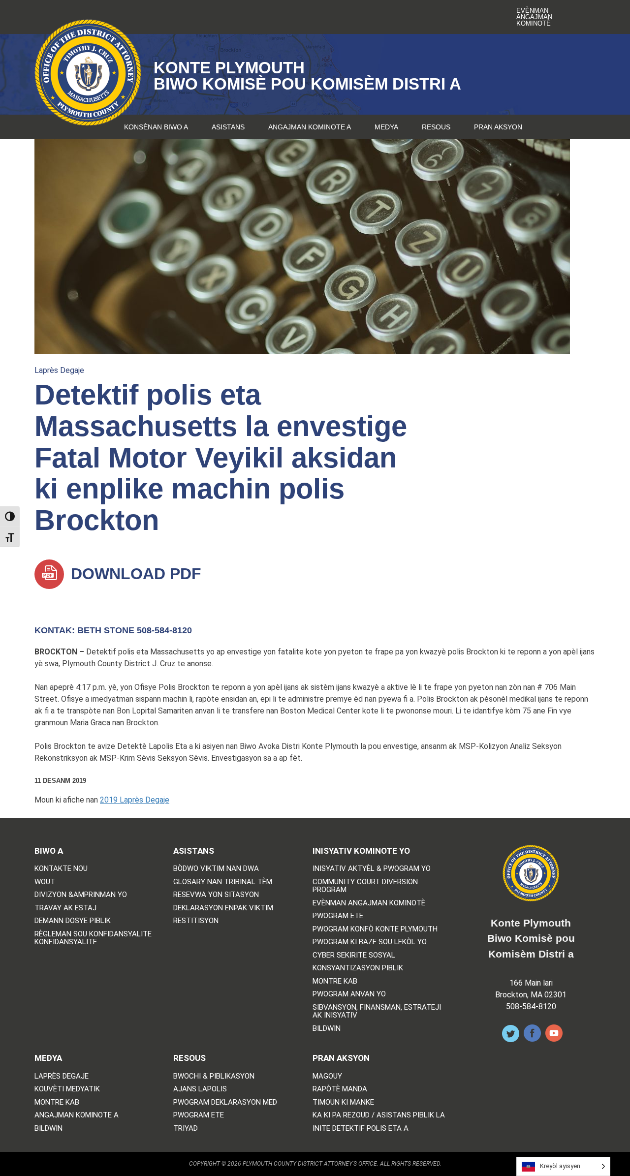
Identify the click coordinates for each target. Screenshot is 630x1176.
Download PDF (133, 574)
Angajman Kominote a (309, 127)
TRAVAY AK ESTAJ (65, 908)
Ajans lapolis (200, 1089)
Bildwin (327, 1028)
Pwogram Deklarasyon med (225, 1102)
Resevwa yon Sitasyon (216, 895)
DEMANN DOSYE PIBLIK (72, 921)
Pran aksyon (498, 127)
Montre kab (335, 981)
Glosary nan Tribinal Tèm (222, 882)
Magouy (327, 1076)
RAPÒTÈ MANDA (340, 1089)
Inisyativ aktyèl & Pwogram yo (372, 869)
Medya (386, 127)
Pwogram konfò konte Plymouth (375, 929)
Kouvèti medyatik (67, 1089)
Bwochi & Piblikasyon (213, 1076)
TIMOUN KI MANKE (343, 1102)
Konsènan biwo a (156, 127)
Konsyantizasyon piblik (358, 968)
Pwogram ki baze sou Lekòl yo (370, 942)
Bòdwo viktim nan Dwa (216, 869)
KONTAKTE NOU (61, 869)
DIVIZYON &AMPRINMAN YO (80, 895)
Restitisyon (196, 921)
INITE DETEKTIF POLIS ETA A (361, 1128)
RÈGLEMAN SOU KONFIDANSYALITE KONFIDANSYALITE (93, 938)
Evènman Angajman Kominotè (534, 17)
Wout (44, 882)
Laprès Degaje (59, 370)
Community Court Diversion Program (365, 886)
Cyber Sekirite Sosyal (354, 955)
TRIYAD (185, 1128)
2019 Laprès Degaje (134, 800)
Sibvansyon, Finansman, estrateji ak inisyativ (377, 1011)
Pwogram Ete (338, 916)
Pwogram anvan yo (349, 994)
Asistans (228, 127)
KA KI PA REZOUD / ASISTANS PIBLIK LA (379, 1115)
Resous (436, 127)
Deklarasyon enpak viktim (223, 908)
